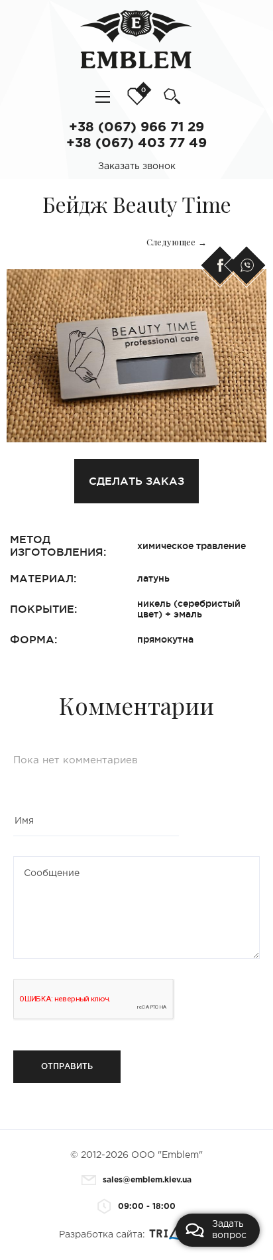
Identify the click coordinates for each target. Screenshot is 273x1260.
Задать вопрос (229, 1229)
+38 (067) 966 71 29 (136, 127)
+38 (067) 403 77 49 (136, 143)
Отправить (67, 1066)
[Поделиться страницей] (218, 265)
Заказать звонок (137, 166)
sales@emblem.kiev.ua (145, 1180)
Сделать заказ (136, 481)
